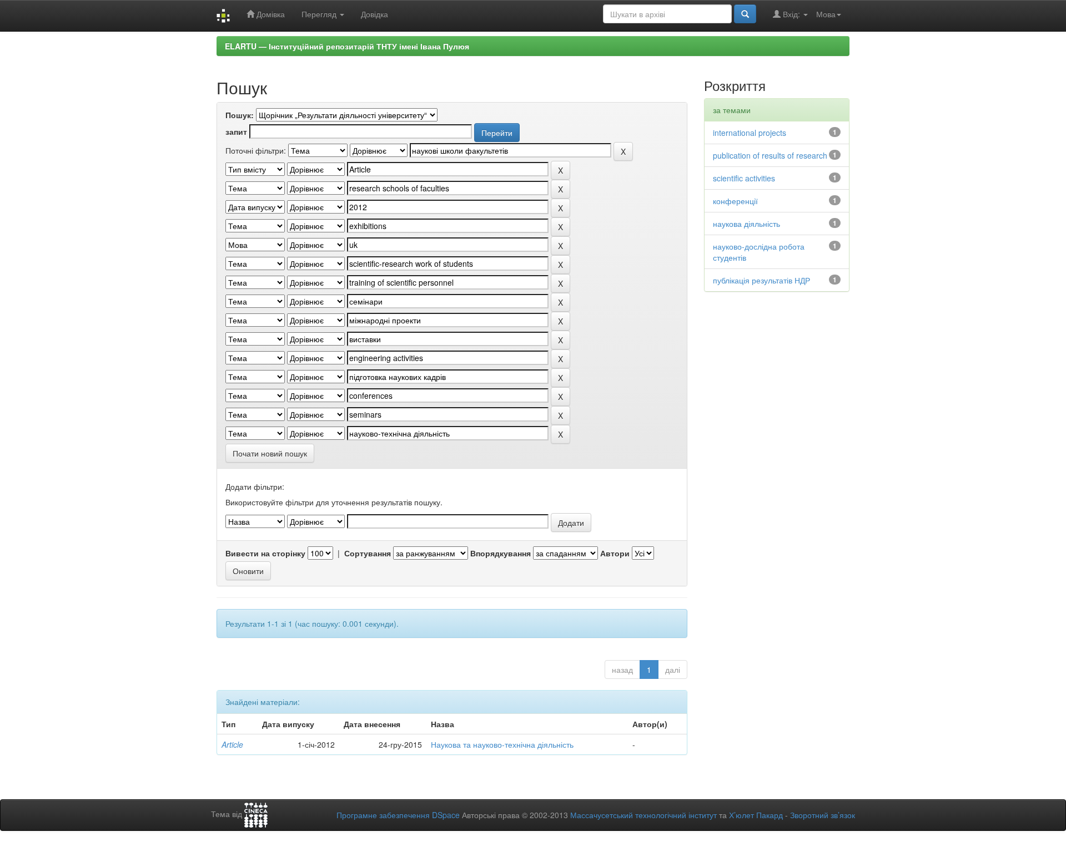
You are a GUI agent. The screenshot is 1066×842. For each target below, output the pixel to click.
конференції (735, 200)
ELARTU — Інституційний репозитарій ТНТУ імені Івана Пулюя (347, 46)
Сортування (367, 553)
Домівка (269, 13)
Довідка (374, 13)
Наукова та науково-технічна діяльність (502, 744)
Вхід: (791, 13)
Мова (826, 13)
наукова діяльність (746, 223)
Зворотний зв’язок (822, 814)
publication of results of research (770, 155)
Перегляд (320, 13)
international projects (749, 132)
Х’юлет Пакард (756, 814)
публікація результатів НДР (761, 280)
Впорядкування (500, 553)
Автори (615, 553)
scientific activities (744, 178)
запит (236, 131)
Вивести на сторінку (265, 553)
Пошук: (239, 114)
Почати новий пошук (270, 453)
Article (232, 744)
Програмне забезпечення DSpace (398, 814)
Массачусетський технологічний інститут (643, 814)
